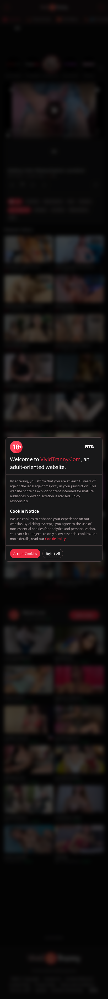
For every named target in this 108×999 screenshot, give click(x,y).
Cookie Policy (56, 538)
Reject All (53, 553)
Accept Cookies (25, 553)
